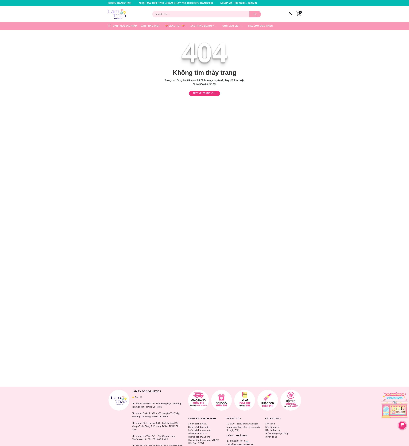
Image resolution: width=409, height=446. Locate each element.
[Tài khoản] (290, 14)
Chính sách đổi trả (197, 423)
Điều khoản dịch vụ (197, 433)
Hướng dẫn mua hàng (199, 436)
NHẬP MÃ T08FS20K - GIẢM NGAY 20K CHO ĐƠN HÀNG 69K (236, 3)
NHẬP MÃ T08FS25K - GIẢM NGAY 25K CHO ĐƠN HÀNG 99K (154, 3)
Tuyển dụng (271, 436)
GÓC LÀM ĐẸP (231, 26)
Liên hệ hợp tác (273, 430)
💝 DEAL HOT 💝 (175, 26)
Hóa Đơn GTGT (196, 443)
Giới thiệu (270, 423)
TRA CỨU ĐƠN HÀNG (260, 26)
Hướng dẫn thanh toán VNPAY (203, 440)
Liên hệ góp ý (272, 427)
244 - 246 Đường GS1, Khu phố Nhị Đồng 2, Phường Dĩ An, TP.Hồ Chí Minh (155, 426)
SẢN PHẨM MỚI (150, 26)
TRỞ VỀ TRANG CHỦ (204, 93)
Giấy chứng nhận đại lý (276, 433)
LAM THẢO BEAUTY (202, 26)
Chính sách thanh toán (199, 430)
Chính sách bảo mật (198, 427)
